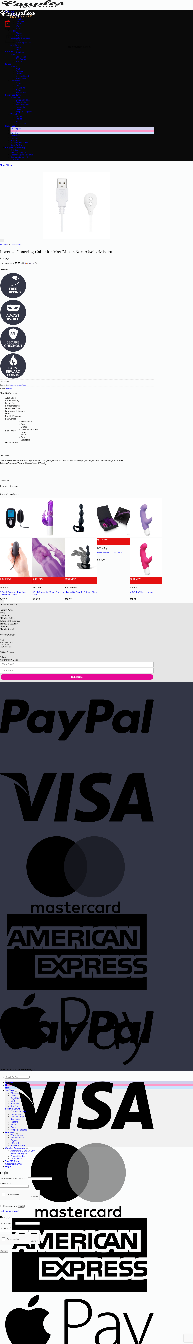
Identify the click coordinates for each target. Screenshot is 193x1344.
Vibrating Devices (23, 42)
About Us (4, 626)
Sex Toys (9, 11)
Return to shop (12, 51)
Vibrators (15, 14)
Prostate (19, 61)
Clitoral (19, 83)
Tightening (20, 88)
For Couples (16, 128)
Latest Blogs (16, 1158)
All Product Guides (19, 142)
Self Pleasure (21, 59)
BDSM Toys (16, 97)
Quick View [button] (5, 579)
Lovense (9, 388)
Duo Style (20, 21)
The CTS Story (12, 1161)
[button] (7, 23)
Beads (18, 47)
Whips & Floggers (24, 111)
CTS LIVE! (15, 159)
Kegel (23, 432)
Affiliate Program (7, 652)
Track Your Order (7, 642)
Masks (18, 121)
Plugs (18, 49)
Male (13, 54)
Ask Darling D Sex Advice (22, 154)
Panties (19, 116)
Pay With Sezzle (6, 647)
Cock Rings (21, 57)
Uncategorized (12, 442)
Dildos (13, 31)
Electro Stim (21, 102)
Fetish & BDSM (12, 1108)
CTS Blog (15, 150)
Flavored (20, 71)
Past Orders (4, 644)
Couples (19, 19)
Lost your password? (9, 1211)
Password (5, 1183)
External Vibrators (29, 429)
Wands (19, 26)
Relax (18, 90)
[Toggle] (15, 430)
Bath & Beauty (12, 400)
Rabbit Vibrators (13, 416)
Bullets (19, 16)
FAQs (2, 612)
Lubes (8, 64)
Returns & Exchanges (10, 620)
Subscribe (77, 677)
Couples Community (15, 147)
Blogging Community (20, 157)
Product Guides (18, 1156)
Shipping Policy (7, 618)
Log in (21, 1206)
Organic (19, 73)
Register (4, 1251)
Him (7, 1087)
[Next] (3, 240)
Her (7, 1085)
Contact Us (5, 615)
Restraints (20, 107)
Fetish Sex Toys (13, 95)
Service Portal (6, 609)
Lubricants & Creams (15, 411)
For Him (14, 133)
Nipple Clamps (22, 104)
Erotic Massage (12, 405)
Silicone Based (22, 76)
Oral (18, 85)
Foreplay (14, 138)
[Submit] (6, 1080)
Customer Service (13, 1164)
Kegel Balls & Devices (20, 38)
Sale (23, 437)
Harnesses (20, 35)
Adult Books (10, 398)
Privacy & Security (9, 623)
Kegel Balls (16, 1098)
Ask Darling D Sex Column (23, 1150)
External (19, 23)
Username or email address (14, 1178)
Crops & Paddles (23, 100)
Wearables (15, 114)
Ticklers (19, 109)
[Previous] (1, 240)
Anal (18, 69)
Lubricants (15, 66)
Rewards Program (18, 152)
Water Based (21, 78)
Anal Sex (14, 140)
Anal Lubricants (18, 1145)
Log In (2, 640)
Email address (7, 1223)
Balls (18, 40)
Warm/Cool (21, 92)
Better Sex (10, 126)
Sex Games (15, 135)
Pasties (19, 119)
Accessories (21, 123)
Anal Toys (15, 45)
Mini (18, 28)
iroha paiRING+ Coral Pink (109, 553)
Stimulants (15, 80)
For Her (14, 131)
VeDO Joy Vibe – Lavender (142, 592)
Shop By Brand (17, 145)
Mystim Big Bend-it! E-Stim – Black (81, 592)
